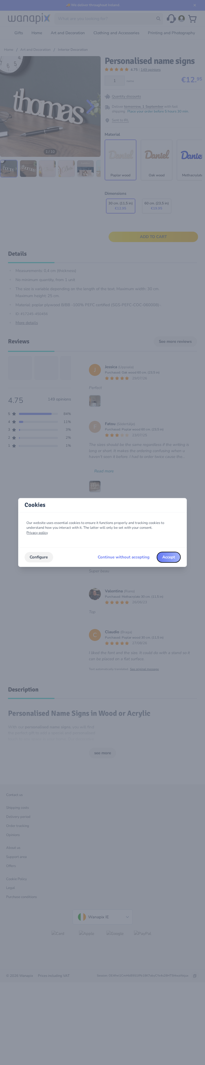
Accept (168, 557)
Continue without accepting (123, 557)
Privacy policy (37, 532)
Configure (39, 557)
